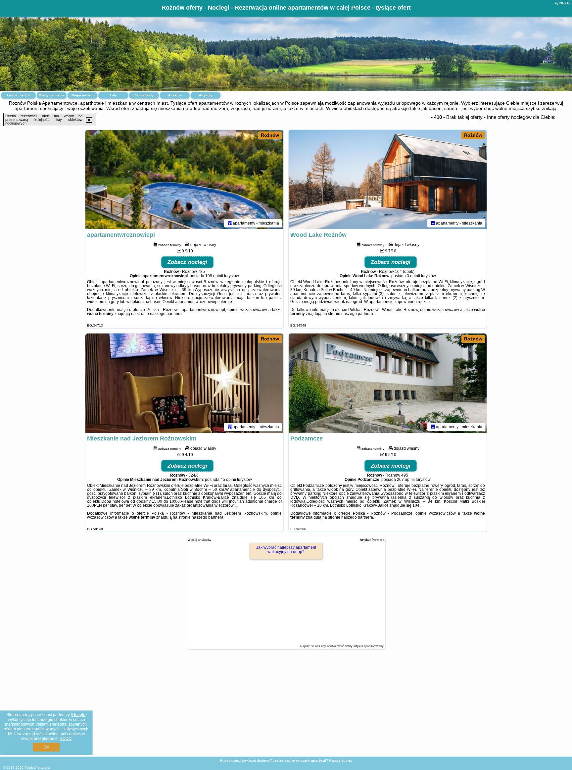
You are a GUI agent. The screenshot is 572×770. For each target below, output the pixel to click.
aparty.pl (562, 3)
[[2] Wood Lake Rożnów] (388, 179)
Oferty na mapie (52, 95)
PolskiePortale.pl (37, 767)
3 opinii (413, 276)
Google (78, 714)
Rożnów (270, 135)
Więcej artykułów (199, 539)
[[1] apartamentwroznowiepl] (184, 179)
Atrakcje (175, 95)
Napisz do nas (340, 760)
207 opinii (406, 479)
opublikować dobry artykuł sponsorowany (355, 646)
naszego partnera (166, 313)
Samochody (144, 95)
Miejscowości (83, 95)
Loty (113, 95)
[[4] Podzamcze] (388, 383)
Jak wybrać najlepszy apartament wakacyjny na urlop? (286, 549)
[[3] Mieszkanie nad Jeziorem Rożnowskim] (184, 383)
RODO (66, 738)
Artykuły (206, 95)
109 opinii (214, 276)
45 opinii (228, 479)
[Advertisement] (286, 708)
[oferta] (230, 223)
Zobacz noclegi (187, 262)
